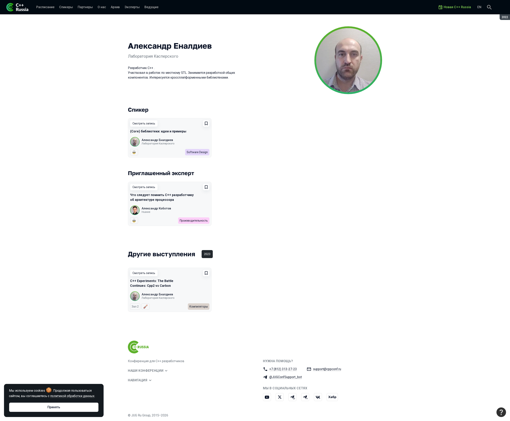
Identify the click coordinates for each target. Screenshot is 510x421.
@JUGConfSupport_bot (285, 377)
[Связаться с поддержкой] (501, 412)
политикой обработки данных (72, 396)
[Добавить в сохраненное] (206, 123)
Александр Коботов (156, 208)
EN (479, 7)
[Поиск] (489, 7)
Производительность (194, 220)
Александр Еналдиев (157, 140)
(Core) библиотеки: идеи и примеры (158, 131)
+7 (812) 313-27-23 (283, 369)
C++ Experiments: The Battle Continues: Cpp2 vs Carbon (151, 283)
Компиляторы (198, 306)
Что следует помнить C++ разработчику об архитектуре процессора (162, 197)
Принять (53, 407)
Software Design (197, 152)
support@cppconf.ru (327, 369)
